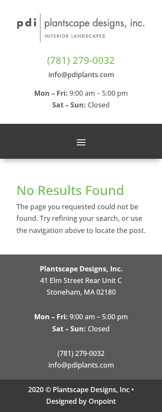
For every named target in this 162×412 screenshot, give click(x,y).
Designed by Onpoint (81, 401)
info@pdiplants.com (81, 74)
